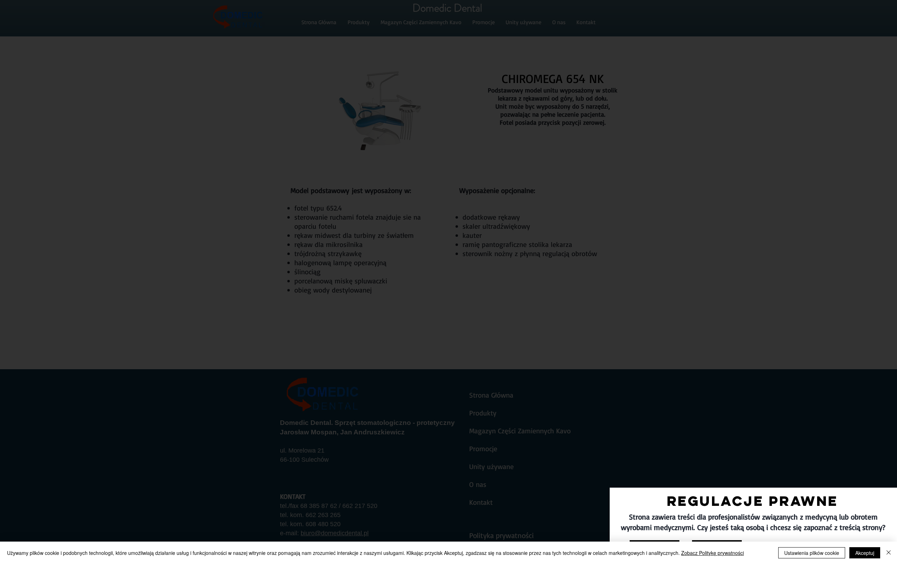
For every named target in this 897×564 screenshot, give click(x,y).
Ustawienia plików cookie (811, 552)
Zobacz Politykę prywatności (712, 552)
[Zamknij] (888, 552)
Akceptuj (864, 552)
